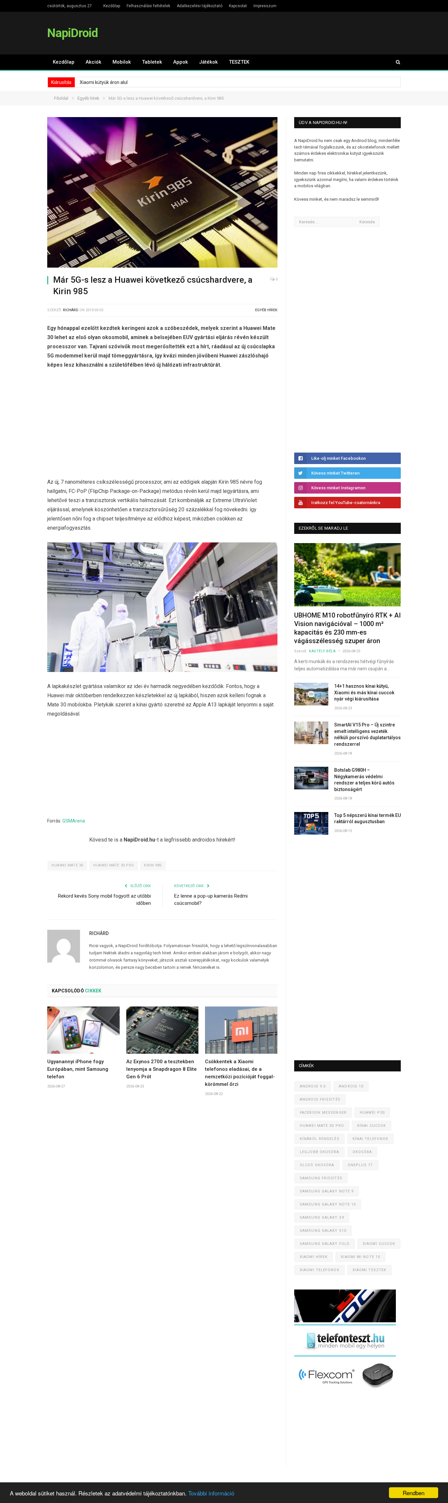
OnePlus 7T (360, 1165)
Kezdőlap (111, 6)
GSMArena (73, 820)
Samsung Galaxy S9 (322, 1217)
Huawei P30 (372, 1112)
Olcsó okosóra (317, 1165)
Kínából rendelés (319, 1139)
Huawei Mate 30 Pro (113, 865)
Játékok (208, 62)
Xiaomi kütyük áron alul (104, 82)
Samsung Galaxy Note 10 (328, 1204)
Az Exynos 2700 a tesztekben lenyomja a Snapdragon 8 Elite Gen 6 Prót (161, 1069)
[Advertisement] (162, 425)
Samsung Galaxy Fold (325, 1244)
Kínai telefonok (371, 1139)
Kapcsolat (238, 6)
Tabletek (152, 62)
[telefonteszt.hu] (345, 1355)
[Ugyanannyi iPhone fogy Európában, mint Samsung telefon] (83, 1030)
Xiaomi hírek (314, 1257)
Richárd (70, 310)
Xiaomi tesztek (369, 1270)
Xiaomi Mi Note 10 (360, 1257)
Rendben (413, 1493)
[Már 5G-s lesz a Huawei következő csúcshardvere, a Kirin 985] (162, 193)
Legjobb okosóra (319, 1152)
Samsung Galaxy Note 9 (327, 1191)
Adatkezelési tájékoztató (199, 6)
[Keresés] (395, 62)
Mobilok (121, 62)
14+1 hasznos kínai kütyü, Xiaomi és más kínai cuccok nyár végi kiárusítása (364, 692)
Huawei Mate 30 (67, 865)
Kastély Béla (322, 651)
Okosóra (362, 1152)
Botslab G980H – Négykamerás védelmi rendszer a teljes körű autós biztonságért (364, 779)
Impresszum (265, 6)
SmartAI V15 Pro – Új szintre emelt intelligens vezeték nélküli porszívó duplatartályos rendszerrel (367, 734)
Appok (180, 62)
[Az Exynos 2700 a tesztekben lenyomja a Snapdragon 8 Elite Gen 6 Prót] (162, 1030)
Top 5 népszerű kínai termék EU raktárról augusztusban (367, 818)
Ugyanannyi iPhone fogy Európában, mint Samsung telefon (77, 1069)
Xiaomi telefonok (319, 1270)
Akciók (93, 62)
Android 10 (351, 1086)
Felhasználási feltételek (148, 6)
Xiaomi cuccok (379, 1244)
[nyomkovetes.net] (346, 1390)
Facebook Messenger (323, 1112)
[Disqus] (162, 1198)
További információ (211, 1493)
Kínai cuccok (371, 1126)
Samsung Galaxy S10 (323, 1231)
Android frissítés (320, 1099)
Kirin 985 (153, 865)
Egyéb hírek (266, 310)
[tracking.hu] (345, 1320)
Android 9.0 (313, 1086)
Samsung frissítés (321, 1178)
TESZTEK (239, 62)
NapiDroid (72, 33)
